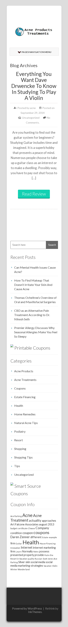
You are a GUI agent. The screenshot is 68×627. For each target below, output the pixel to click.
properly (29, 555)
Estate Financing (25, 397)
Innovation (15, 548)
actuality (35, 520)
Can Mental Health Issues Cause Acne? (35, 269)
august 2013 (46, 524)
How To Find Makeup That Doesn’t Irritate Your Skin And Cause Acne (33, 285)
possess (44, 551)
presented (16, 555)
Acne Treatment (26, 517)
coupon (27, 533)
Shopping (20, 448)
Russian (38, 558)
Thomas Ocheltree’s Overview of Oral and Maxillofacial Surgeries (35, 300)
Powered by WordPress (27, 608)
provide (39, 555)
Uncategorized (30, 117)
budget (13, 528)
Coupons (20, 388)
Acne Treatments (25, 379)
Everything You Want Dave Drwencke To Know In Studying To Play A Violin (33, 86)
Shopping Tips (23, 457)
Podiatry (20, 431)
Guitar (19, 543)
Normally (27, 551)
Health (18, 405)
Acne (27, 515)
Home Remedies (25, 414)
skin (28, 562)
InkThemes (35, 612)
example (53, 537)
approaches (49, 520)
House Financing (48, 543)
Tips (17, 466)
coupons (41, 532)
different (36, 537)
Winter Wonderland (20, 569)
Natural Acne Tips (26, 423)
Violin (54, 566)
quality (31, 558)
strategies (37, 565)
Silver (21, 562)
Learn (19, 551)
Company (42, 528)
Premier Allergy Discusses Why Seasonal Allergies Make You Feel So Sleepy (35, 332)
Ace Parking (16, 516)
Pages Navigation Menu (36, 52)
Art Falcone (17, 524)
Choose (31, 528)
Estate (45, 537)
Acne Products (23, 371)
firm (12, 543)
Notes (36, 551)
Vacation (48, 566)
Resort (18, 440)
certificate (23, 528)
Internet (26, 547)
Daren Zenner (20, 537)
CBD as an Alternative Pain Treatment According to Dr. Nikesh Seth (32, 315)
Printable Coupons (32, 348)
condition (16, 533)
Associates (32, 524)
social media (38, 562)
